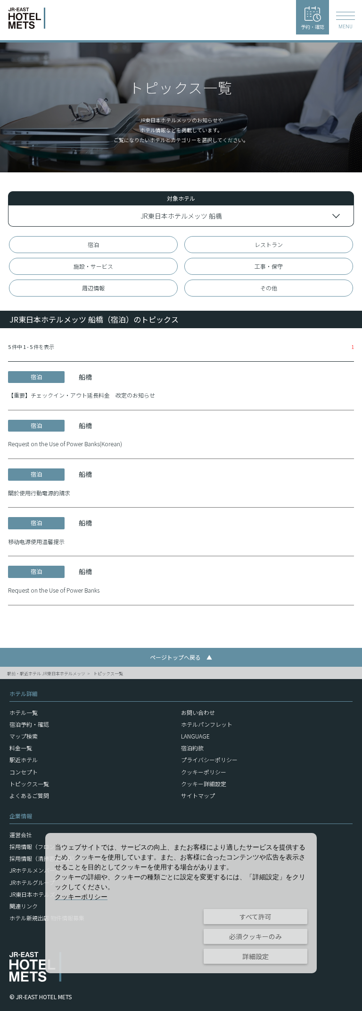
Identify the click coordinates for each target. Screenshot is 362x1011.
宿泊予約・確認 (29, 724)
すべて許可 (255, 916)
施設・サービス (93, 266)
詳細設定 (255, 956)
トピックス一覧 (108, 674)
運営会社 (20, 835)
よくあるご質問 (29, 795)
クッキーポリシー (203, 772)
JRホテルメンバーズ (34, 870)
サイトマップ (198, 795)
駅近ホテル (23, 760)
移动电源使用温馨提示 (36, 541)
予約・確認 (312, 26)
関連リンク (23, 906)
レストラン (269, 244)
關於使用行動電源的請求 (39, 493)
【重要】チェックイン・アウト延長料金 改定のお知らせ (81, 395)
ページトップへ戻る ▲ (181, 657)
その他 (268, 288)
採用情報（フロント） (37, 846)
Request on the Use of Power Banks (53, 590)
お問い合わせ (198, 712)
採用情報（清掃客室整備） (43, 858)
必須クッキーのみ (255, 936)
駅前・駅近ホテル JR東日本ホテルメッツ (46, 674)
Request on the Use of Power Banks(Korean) (65, 444)
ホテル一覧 (23, 712)
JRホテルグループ (32, 882)
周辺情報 (93, 288)
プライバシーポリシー (209, 760)
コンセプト (23, 772)
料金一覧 (20, 748)
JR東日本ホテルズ (32, 894)
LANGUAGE (195, 736)
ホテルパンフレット (206, 724)
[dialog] (181, 903)
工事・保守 (269, 266)
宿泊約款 (192, 748)
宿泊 (93, 244)
